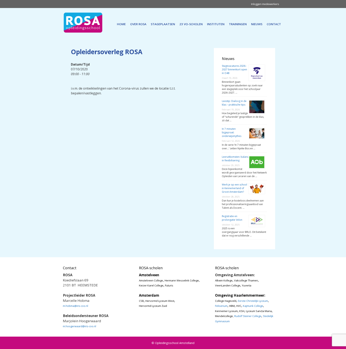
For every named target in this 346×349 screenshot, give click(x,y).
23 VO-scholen (191, 24)
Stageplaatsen (163, 24)
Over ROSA (138, 24)
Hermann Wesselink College (182, 280)
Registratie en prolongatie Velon (232, 217)
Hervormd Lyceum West (159, 301)
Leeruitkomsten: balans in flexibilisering (235, 158)
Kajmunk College (253, 306)
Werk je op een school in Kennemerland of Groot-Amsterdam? (234, 188)
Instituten (215, 24)
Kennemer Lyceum (226, 311)
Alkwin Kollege (223, 280)
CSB (141, 301)
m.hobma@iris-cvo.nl (75, 306)
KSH (241, 311)
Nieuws (256, 24)
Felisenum (221, 306)
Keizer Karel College (151, 285)
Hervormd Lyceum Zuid (153, 306)
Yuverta (246, 285)
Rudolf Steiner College (247, 316)
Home (121, 24)
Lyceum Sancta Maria (259, 311)
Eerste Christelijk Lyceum (253, 301)
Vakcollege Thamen (246, 280)
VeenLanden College (227, 285)
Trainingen (238, 24)
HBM (232, 306)
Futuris (169, 285)
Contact (274, 24)
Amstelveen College (151, 280)
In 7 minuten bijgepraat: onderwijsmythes (231, 132)
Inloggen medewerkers (265, 4)
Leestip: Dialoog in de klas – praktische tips (234, 102)
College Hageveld (225, 301)
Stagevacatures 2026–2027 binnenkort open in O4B (234, 69)
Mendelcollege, (224, 316)
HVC (238, 306)
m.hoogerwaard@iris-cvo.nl (79, 326)
